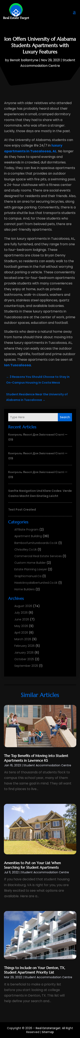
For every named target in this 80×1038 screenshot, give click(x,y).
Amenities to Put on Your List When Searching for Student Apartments (32, 865)
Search (65, 417)
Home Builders (24, 589)
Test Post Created (22, 509)
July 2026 (21, 613)
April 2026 (21, 633)
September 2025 (26, 666)
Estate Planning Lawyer (30, 569)
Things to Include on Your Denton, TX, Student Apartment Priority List (34, 970)
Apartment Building (28, 536)
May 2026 (21, 626)
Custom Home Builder (30, 563)
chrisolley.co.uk (25, 549)
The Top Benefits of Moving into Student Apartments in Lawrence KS (36, 757)
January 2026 (24, 653)
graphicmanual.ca (27, 576)
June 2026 (21, 619)
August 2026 (23, 606)
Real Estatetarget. (48, 1028)
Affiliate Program (26, 529)
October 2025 (24, 659)
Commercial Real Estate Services (38, 556)
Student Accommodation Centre (47, 765)
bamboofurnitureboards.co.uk (35, 543)
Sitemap (48, 1032)
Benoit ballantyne (24, 60)
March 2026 (22, 639)
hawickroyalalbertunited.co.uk (35, 583)
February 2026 (24, 646)
